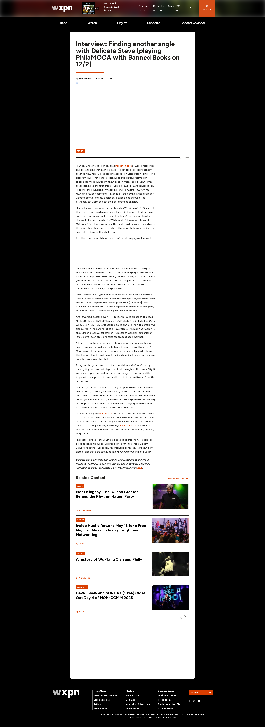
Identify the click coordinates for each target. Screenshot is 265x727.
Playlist (122, 23)
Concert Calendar (193, 23)
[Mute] (97, 8)
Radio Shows (100, 708)
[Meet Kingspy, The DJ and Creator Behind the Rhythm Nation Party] (170, 496)
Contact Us (158, 10)
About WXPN (133, 708)
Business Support (167, 691)
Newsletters (144, 6)
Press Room (164, 699)
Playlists (130, 691)
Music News (100, 691)
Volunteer (143, 10)
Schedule (153, 23)
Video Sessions (102, 699)
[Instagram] (194, 701)
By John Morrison (83, 578)
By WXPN (80, 544)
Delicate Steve (123, 165)
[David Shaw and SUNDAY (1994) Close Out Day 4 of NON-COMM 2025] (170, 597)
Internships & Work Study (139, 704)
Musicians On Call (167, 695)
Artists (97, 704)
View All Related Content (178, 478)
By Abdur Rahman (83, 510)
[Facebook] (189, 701)
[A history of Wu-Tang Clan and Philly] (170, 564)
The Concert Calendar (105, 695)
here (139, 467)
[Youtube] (199, 701)
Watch (92, 23)
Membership (158, 6)
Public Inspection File (169, 704)
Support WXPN (174, 6)
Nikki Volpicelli (85, 78)
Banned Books (128, 425)
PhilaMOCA (105, 413)
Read (63, 23)
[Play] (88, 8)
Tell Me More (173, 10)
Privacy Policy (165, 708)
